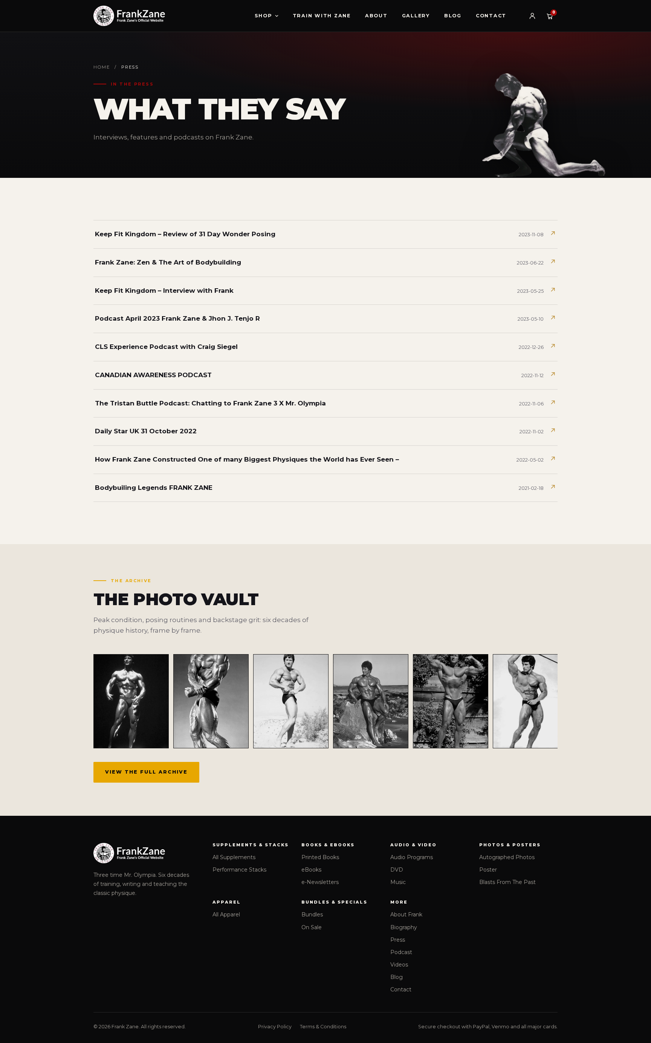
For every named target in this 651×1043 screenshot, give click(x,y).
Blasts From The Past (507, 882)
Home (101, 67)
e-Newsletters (320, 882)
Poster (488, 869)
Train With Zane (322, 15)
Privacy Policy (275, 1026)
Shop (263, 15)
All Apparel (226, 914)
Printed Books (320, 857)
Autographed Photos (507, 857)
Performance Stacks (239, 869)
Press (397, 939)
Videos (399, 964)
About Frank (406, 914)
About (376, 15)
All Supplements (233, 857)
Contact (491, 15)
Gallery (416, 15)
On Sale (311, 927)
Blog (453, 15)
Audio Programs (411, 857)
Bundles (312, 914)
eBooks (311, 869)
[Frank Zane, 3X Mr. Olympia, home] (129, 16)
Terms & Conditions (323, 1026)
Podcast (401, 952)
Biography (403, 927)
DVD (396, 869)
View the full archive (146, 772)
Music (398, 882)
